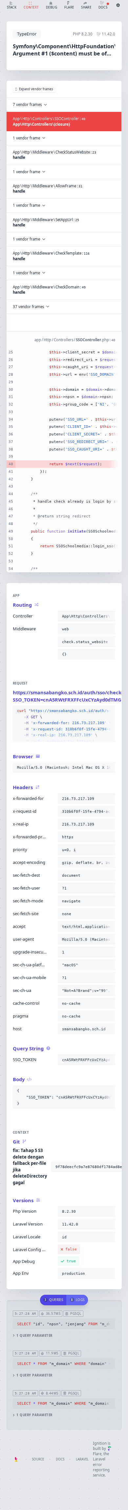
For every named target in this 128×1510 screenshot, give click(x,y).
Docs (60, 1459)
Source (38, 1459)
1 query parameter (34, 1335)
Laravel (82, 1459)
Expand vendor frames (36, 89)
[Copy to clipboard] (109, 616)
